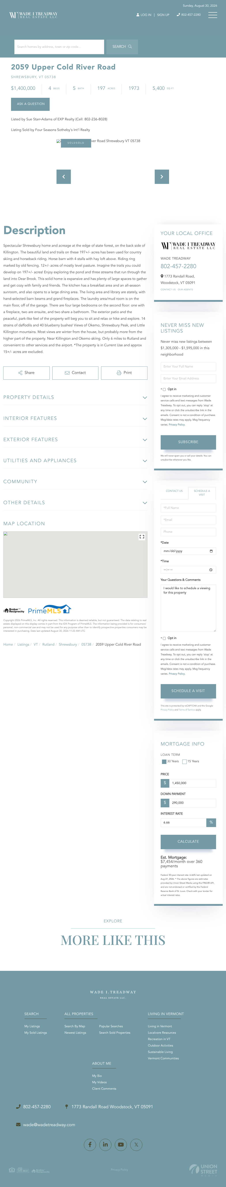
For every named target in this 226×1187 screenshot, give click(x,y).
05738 (86, 644)
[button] (122, 47)
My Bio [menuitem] (97, 1076)
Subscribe (188, 442)
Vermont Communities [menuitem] (163, 1058)
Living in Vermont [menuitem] (160, 1026)
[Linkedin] (105, 1145)
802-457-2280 (191, 15)
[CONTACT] (30, 104)
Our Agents (185, 290)
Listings (23, 644)
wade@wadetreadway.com (49, 1125)
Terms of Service (187, 710)
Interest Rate (172, 814)
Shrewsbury (68, 644)
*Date (165, 542)
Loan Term (170, 755)
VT (36, 644)
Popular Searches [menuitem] (111, 1026)
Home (8, 644)
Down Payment (173, 794)
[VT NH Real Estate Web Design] (203, 1170)
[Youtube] (121, 1145)
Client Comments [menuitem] (104, 1089)
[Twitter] (136, 1145)
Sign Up (163, 15)
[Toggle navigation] (212, 15)
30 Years (173, 761)
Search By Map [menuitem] (74, 1026)
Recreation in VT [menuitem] (159, 1039)
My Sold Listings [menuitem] (35, 1033)
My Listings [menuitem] (32, 1026)
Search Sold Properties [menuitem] (114, 1033)
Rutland (48, 644)
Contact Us (168, 290)
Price (165, 774)
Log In (145, 15)
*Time (165, 561)
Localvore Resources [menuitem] (162, 1033)
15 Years (193, 761)
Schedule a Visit (202, 493)
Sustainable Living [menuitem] (160, 1052)
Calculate (188, 842)
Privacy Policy (177, 424)
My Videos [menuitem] (99, 1082)
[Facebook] (90, 1145)
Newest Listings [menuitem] (75, 1033)
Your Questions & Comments (180, 580)
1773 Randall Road (111, 1107)
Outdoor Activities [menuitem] (160, 1045)
